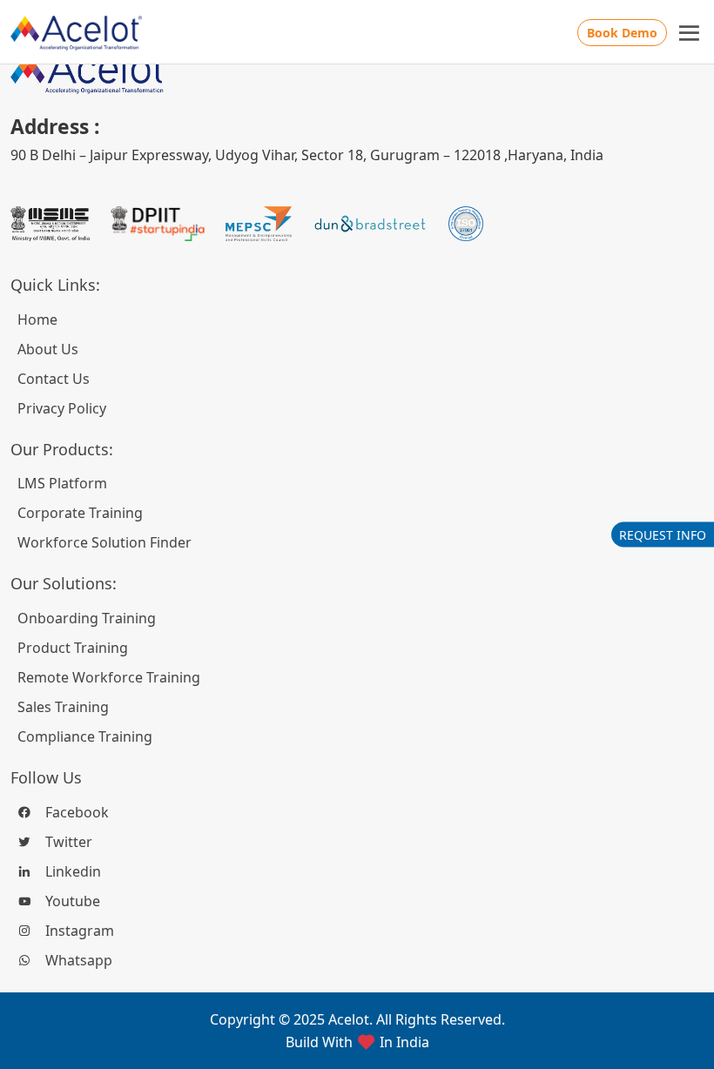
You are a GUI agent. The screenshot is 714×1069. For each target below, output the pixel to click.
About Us (47, 349)
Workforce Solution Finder (104, 542)
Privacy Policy (61, 408)
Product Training (72, 647)
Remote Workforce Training (108, 677)
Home (37, 319)
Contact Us (53, 378)
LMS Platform (62, 483)
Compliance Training (84, 736)
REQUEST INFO (662, 535)
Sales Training (63, 706)
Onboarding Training (86, 618)
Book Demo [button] (622, 32)
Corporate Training (80, 512)
